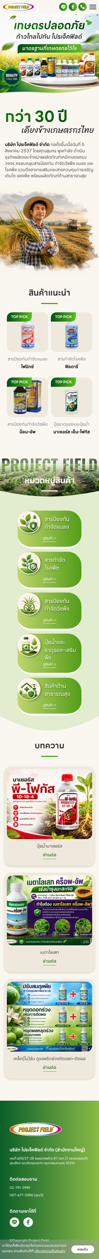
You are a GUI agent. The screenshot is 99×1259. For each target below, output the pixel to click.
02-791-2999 (20, 1187)
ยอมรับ (83, 1249)
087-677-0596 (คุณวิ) (26, 1195)
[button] (7, 54)
